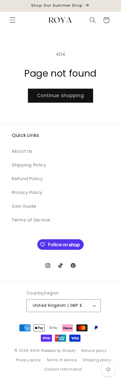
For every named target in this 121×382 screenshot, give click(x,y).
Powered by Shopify (58, 350)
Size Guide (24, 206)
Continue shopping (60, 95)
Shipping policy (97, 360)
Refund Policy (27, 179)
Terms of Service (31, 220)
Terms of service (62, 360)
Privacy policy (28, 360)
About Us (22, 151)
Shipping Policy (29, 165)
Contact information (63, 369)
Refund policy (94, 350)
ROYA (35, 350)
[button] (12, 20)
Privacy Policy (27, 192)
